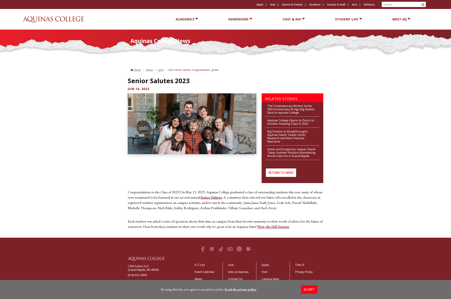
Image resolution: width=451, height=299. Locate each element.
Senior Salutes (211, 197)
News (149, 70)
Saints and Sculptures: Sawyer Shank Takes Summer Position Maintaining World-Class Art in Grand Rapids (291, 152)
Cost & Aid (292, 19)
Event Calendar (205, 272)
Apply (260, 4)
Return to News (281, 173)
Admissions (238, 19)
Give (272, 4)
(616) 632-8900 (137, 275)
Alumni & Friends (292, 4)
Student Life (346, 19)
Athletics (369, 4)
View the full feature (273, 226)
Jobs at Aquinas (238, 272)
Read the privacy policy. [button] (241, 289)
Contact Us (235, 279)
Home (137, 70)
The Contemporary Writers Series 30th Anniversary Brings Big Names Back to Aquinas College (290, 109)
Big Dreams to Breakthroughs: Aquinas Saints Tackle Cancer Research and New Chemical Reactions (287, 136)
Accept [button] (309, 289)
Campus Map (270, 279)
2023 (160, 70)
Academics (185, 19)
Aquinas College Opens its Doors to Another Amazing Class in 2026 (290, 122)
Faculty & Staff (336, 4)
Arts (354, 4)
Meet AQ (399, 19)
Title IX (299, 265)
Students (314, 4)
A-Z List (200, 265)
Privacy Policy (304, 272)
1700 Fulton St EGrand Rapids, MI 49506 (143, 268)
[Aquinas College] (53, 19)
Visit (264, 272)
